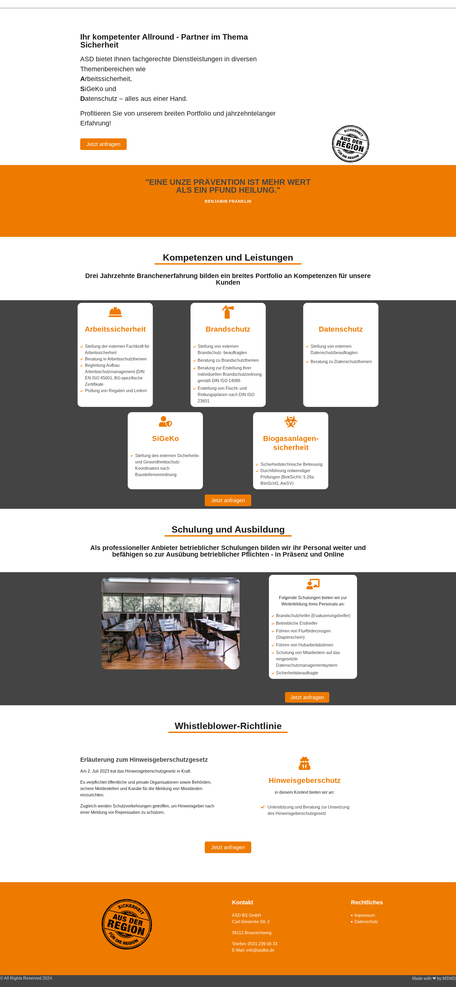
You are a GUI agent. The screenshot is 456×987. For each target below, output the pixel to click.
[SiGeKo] (165, 421)
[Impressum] (352, 915)
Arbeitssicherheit (115, 329)
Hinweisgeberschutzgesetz (150, 771)
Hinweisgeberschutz (305, 780)
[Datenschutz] (341, 312)
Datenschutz (341, 329)
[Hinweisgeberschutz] (304, 763)
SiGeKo (165, 438)
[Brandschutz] (228, 312)
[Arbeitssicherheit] (115, 312)
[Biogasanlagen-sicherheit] (290, 421)
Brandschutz (228, 329)
